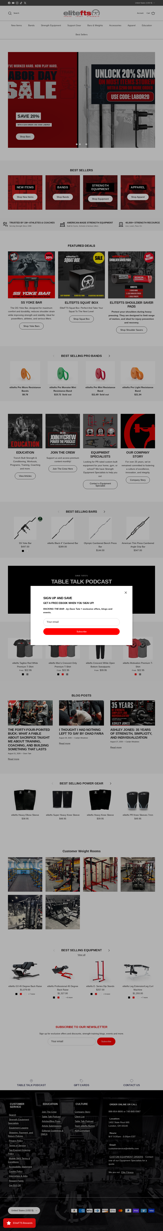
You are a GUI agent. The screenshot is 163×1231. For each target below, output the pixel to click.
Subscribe (82, 631)
